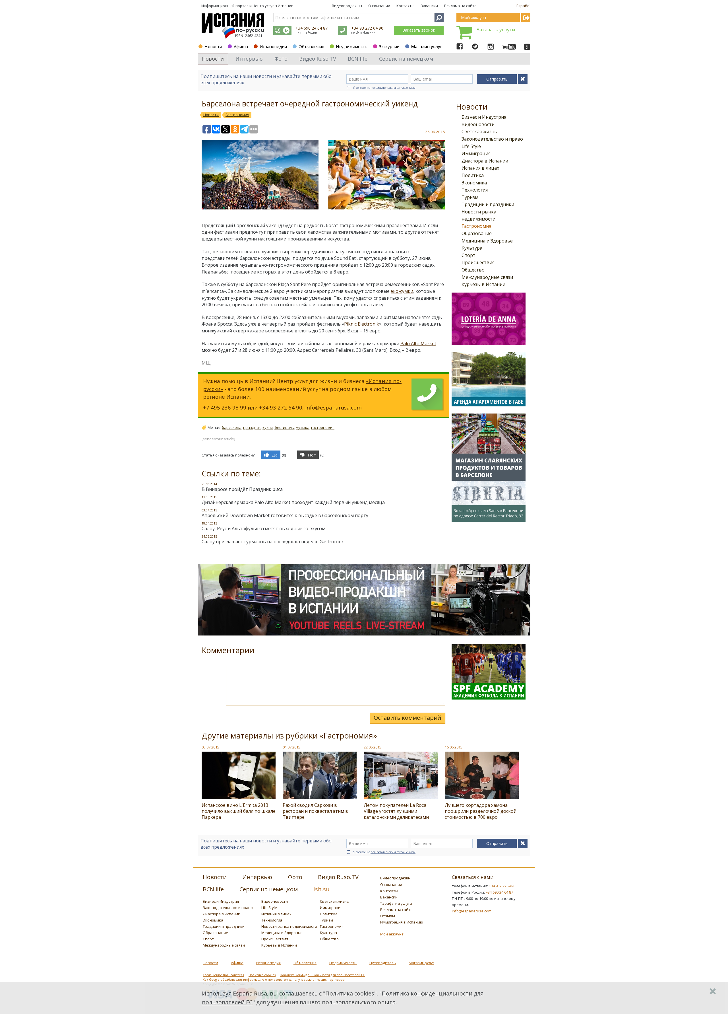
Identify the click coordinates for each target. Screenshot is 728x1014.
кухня (267, 427)
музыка (302, 427)
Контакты (405, 5)
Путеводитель (382, 962)
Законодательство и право (492, 139)
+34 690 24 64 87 (311, 28)
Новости (213, 46)
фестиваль (284, 427)
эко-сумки (402, 291)
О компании (379, 5)
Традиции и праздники (488, 204)
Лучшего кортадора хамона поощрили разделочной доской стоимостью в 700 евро (480, 811)
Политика (473, 175)
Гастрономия (476, 226)
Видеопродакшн (347, 5)
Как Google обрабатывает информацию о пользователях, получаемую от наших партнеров (273, 980)
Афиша (241, 46)
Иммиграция (476, 153)
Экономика (474, 183)
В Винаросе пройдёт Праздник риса (242, 489)
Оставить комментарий (407, 717)
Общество (473, 270)
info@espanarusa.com (333, 407)
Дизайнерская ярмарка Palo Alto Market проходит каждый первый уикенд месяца (293, 502)
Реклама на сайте (460, 5)
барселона (231, 427)
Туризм (470, 197)
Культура (472, 248)
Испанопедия (273, 46)
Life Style (471, 146)
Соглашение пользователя (223, 975)
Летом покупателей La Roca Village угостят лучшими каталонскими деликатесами (396, 811)
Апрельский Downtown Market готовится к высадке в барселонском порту (285, 515)
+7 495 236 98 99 (224, 407)
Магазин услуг (426, 46)
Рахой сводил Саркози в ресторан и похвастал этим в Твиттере (315, 811)
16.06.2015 (453, 747)
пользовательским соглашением (393, 88)
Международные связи (487, 277)
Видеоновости (478, 124)
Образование (477, 233)
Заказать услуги (496, 29)
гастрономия (322, 427)
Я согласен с (384, 88)
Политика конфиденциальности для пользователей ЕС (322, 975)
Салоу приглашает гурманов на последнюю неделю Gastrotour (273, 541)
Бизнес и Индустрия (484, 117)
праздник (252, 427)
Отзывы (387, 915)
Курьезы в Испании (483, 284)
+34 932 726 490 (502, 885)
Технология (475, 190)
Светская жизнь (479, 131)
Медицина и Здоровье (487, 241)
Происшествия (478, 262)
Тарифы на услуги (396, 903)
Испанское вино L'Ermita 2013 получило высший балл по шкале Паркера (239, 811)
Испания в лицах (480, 168)
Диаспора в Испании (485, 161)
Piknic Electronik (361, 324)
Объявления (311, 46)
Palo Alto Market (418, 343)
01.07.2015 (291, 747)
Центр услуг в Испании (273, 5)
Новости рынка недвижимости (289, 926)
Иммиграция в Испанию (401, 922)
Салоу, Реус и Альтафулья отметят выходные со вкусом (263, 528)
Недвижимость (351, 46)
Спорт (468, 255)
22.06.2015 (372, 747)
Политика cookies (262, 975)
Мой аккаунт (392, 934)
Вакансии (429, 5)
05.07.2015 (210, 747)
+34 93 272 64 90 (367, 28)
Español (523, 5)
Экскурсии (389, 46)
